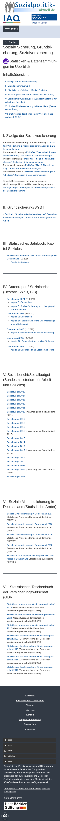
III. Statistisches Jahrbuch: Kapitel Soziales (26, 90)
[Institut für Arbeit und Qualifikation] (15, 19)
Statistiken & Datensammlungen (36, 155)
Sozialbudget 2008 (16, 469)
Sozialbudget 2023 (16, 400)
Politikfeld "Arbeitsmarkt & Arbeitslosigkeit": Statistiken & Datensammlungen (29, 145)
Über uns (30, 710)
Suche (9, 42)
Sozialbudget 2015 (16, 438)
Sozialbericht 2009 (16, 465)
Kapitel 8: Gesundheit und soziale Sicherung (32, 332)
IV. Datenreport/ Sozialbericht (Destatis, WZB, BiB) (29, 94)
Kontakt (30, 714)
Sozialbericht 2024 (16, 299)
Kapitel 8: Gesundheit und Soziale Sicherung (32, 350)
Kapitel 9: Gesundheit (21, 316)
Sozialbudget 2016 (16, 431)
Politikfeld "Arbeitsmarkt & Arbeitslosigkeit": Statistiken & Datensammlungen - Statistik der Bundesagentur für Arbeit (30, 217)
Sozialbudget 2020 (16, 411)
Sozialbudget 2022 (16, 404)
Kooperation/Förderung (30, 719)
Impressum (30, 729)
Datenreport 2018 (15, 329)
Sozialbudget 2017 (16, 427)
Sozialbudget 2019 (16, 419)
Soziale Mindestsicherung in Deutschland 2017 (29, 513)
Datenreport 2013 (15, 346)
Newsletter (30, 695)
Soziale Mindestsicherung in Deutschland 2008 (29, 545)
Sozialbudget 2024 (16, 396)
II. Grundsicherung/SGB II (17, 86)
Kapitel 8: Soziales (20, 262)
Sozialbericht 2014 (16, 442)
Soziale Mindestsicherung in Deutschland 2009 (29, 534)
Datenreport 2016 (15, 338)
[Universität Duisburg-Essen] (44, 19)
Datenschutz (30, 724)
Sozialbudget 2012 (16, 450)
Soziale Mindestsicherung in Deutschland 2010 (29, 524)
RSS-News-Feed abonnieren (30, 700)
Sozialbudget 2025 (16, 392)
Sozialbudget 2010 (16, 461)
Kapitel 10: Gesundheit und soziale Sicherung (33, 341)
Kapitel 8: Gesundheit (21, 302)
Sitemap (30, 705)
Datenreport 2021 (15, 313)
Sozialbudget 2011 (16, 457)
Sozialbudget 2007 (16, 476)
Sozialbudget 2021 (16, 408)
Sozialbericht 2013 (16, 446)
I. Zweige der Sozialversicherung (21, 81)
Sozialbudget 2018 (16, 423)
